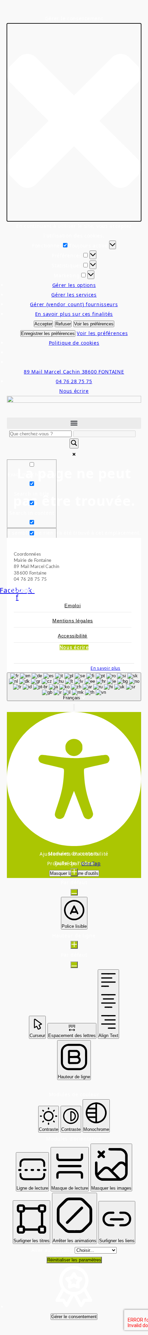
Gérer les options (74, 285)
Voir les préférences (94, 323)
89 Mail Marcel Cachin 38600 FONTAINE (74, 371)
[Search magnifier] (74, 443)
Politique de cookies (74, 343)
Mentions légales (72, 620)
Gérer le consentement (74, 1316)
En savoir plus (105, 668)
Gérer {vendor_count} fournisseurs (74, 304)
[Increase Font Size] (74, 872)
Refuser (63, 323)
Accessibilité (72, 635)
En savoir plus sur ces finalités (74, 314)
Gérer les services (74, 294)
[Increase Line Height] (74, 945)
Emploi (72, 605)
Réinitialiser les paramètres (74, 1259)
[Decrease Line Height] (74, 964)
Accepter (43, 323)
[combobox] (74, 686)
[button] (74, 122)
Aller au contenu (53, 1250)
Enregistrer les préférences (48, 333)
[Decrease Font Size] (74, 892)
